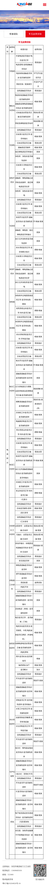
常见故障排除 (35, 34)
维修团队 (13, 34)
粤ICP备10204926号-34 (11, 883)
